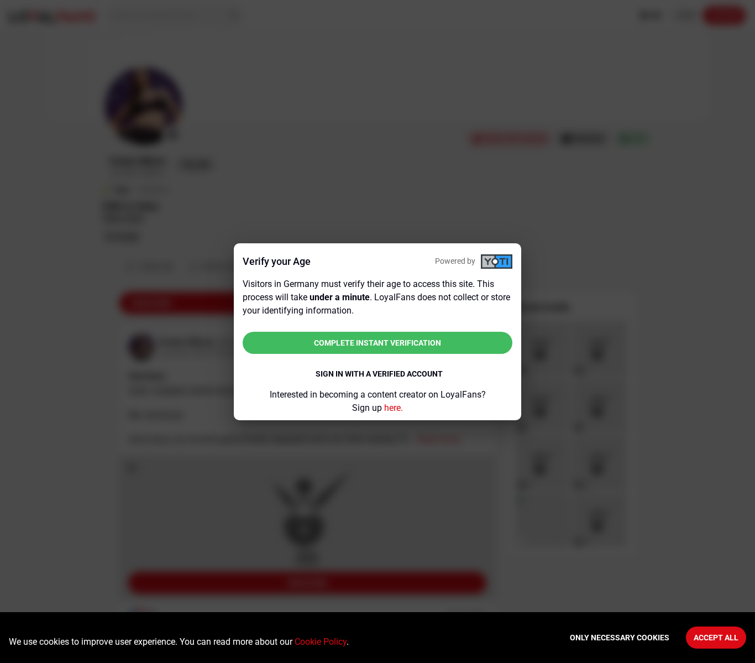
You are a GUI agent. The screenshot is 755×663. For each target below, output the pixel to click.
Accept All (716, 637)
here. (393, 408)
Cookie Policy (321, 641)
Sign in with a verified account (379, 373)
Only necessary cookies (619, 637)
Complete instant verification (377, 342)
